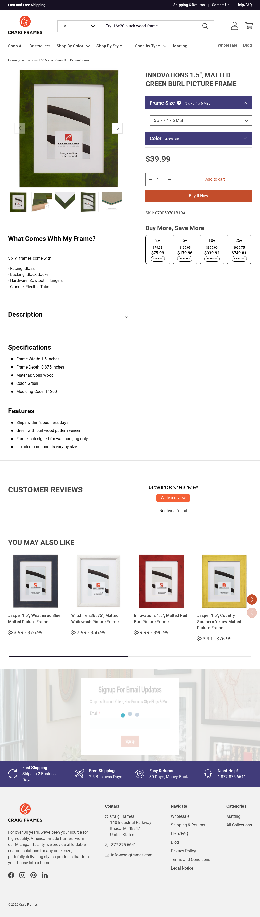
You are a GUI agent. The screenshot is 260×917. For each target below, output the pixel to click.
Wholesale (227, 45)
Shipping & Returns (189, 5)
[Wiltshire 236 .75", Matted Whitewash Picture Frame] (98, 581)
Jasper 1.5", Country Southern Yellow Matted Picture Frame (219, 621)
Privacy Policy (183, 850)
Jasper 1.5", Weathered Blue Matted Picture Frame (34, 618)
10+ (211, 240)
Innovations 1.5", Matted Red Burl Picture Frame (160, 618)
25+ (239, 240)
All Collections (239, 825)
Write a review (173, 497)
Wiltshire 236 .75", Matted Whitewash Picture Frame (95, 618)
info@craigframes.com (131, 855)
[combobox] (136, 26)
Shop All (15, 46)
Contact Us (221, 5)
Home (12, 60)
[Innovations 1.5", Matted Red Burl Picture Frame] (161, 581)
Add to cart (215, 179)
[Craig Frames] (25, 806)
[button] (248, 25)
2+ (157, 240)
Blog (247, 45)
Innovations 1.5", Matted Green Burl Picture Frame (55, 60)
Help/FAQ (244, 5)
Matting (180, 46)
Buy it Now (198, 195)
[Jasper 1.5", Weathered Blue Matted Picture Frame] (35, 581)
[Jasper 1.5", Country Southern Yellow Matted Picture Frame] (224, 581)
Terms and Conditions (190, 859)
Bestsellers (40, 46)
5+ (185, 240)
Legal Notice (182, 868)
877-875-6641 (123, 844)
